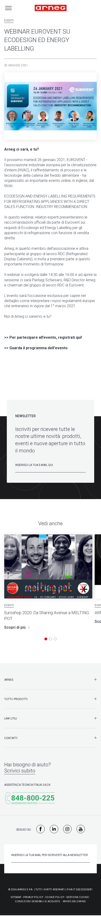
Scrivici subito (19, 771)
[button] (45, 639)
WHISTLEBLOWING (74, 901)
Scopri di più (15, 627)
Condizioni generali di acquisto (37, 901)
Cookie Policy (54, 897)
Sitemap (16, 897)
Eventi (9, 20)
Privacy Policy (33, 897)
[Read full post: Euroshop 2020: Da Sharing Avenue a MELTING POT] (48, 566)
